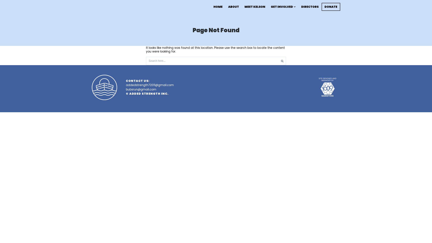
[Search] (282, 61)
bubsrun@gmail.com (141, 89)
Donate (331, 7)
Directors (310, 7)
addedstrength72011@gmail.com (150, 85)
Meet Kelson (255, 7)
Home (218, 7)
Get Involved (282, 7)
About (233, 7)
